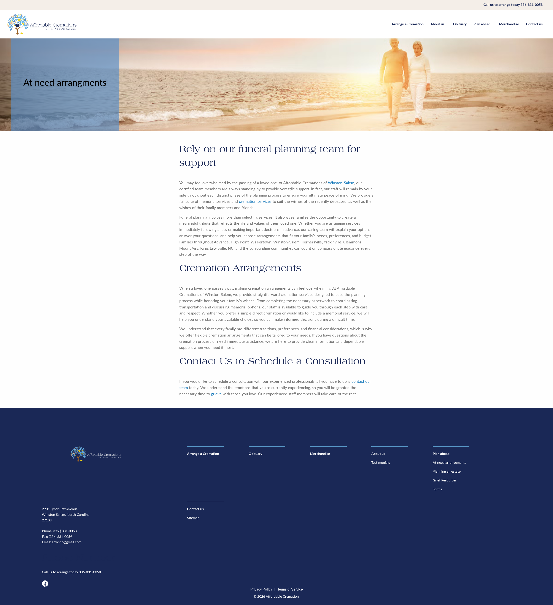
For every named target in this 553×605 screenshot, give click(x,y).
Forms (437, 489)
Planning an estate (447, 471)
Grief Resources (445, 480)
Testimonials (380, 462)
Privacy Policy (261, 589)
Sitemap (193, 518)
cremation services (255, 202)
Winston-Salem (341, 183)
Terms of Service (290, 589)
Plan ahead (482, 24)
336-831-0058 (532, 4)
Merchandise (509, 24)
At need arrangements (449, 462)
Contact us (534, 24)
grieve (216, 394)
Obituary (460, 24)
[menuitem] (407, 24)
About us (437, 24)
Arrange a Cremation (408, 24)
